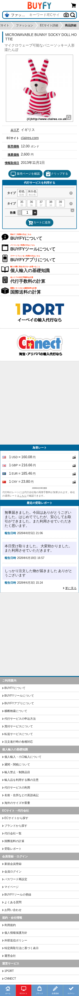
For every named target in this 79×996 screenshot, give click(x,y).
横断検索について (15, 711)
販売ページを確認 (28, 173)
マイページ (11, 887)
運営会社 (10, 955)
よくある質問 (13, 902)
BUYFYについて (14, 688)
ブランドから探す (15, 825)
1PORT (9, 971)
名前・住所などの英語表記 (21, 795)
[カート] (73, 5)
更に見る (71, 588)
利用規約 (10, 925)
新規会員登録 (13, 863)
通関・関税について (17, 764)
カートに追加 (41, 222)
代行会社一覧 (13, 833)
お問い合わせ (13, 910)
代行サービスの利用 (17, 787)
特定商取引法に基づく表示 (21, 948)
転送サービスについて (18, 734)
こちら (23, 495)
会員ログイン (13, 871)
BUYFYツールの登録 (17, 894)
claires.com (30, 138)
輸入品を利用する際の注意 (21, 779)
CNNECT (10, 978)
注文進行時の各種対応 (18, 741)
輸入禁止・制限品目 (17, 772)
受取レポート (13, 848)
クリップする (59, 173)
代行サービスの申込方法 (20, 718)
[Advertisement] (39, 402)
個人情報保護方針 (15, 932)
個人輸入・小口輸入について (22, 756)
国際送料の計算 (14, 841)
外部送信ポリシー (15, 940)
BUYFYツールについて (19, 695)
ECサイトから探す (16, 818)
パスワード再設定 (15, 879)
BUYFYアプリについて (19, 703)
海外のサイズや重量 (17, 803)
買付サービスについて (18, 726)
